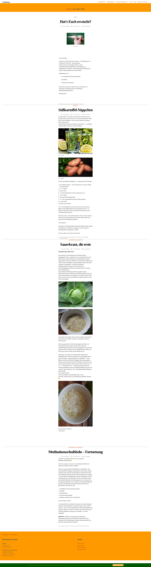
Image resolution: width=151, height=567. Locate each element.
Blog (135, 2)
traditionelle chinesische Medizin (77, 104)
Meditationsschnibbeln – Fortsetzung (75, 452)
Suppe (83, 237)
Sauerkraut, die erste (75, 244)
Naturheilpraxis (102, 2)
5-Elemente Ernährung (64, 237)
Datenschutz (14, 534)
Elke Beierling (66, 26)
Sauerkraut (72, 525)
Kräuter (70, 104)
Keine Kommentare (86, 26)
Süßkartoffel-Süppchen (75, 110)
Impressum (5, 534)
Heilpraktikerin (110, 2)
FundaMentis (6, 2)
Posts (75, 17)
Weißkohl (87, 525)
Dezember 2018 (81, 547)
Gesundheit (66, 104)
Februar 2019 (80, 543)
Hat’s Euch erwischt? (75, 21)
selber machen (78, 237)
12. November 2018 (76, 456)
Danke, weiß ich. (118, 565)
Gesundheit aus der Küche (75, 239)
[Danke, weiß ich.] (149, 565)
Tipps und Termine (142, 2)
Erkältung (62, 104)
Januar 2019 (80, 545)
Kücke (68, 525)
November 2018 (81, 549)
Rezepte (75, 105)
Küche (74, 237)
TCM (131, 2)
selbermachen (82, 525)
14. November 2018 (76, 26)
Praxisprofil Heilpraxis (121, 2)
